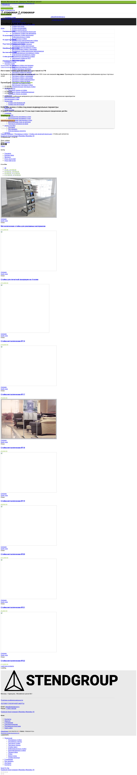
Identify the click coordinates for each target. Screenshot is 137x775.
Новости (7, 721)
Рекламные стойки (9, 31)
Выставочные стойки (10, 52)
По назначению (8, 35)
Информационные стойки (11, 48)
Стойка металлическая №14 (13, 341)
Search (21, 6)
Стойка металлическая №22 (13, 661)
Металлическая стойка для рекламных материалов (23, 226)
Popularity (7, 153)
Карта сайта (8, 728)
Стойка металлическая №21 (13, 607)
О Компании (8, 723)
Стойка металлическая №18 (13, 448)
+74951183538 (11, 708)
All (5, 168)
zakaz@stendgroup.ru (8, 120)
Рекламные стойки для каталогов (8, 65)
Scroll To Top (5, 768)
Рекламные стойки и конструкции (14, 61)
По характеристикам (9, 39)
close (2, 28)
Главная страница (7, 134)
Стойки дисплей (8, 56)
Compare (4, 219)
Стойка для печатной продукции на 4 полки (19, 279)
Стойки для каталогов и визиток (8, 67)
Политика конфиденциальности (12, 700)
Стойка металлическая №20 (13, 554)
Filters (3, 146)
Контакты (7, 719)
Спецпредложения (11, 724)
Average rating (9, 155)
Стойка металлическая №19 (13, 501)
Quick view (4, 221)
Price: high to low (10, 161)
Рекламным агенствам (12, 726)
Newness (7, 157)
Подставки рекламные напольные (14, 44)
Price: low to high (10, 159)
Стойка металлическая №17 (13, 394)
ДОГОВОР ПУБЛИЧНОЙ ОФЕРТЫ (12, 703)
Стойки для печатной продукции (40, 134)
